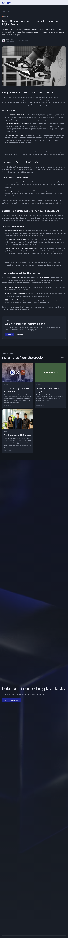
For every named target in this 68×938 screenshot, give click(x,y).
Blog (8, 11)
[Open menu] (64, 2)
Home (3, 11)
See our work (20, 334)
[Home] (6, 3)
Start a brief (9, 334)
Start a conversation (11, 700)
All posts (62, 357)
